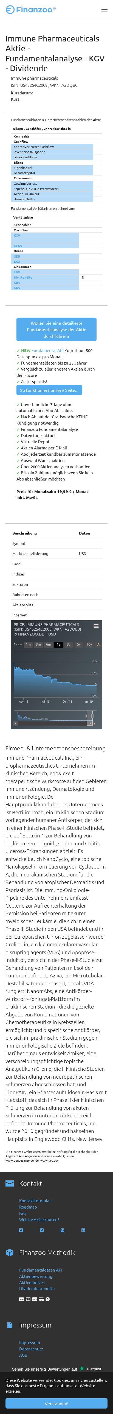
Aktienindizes (32, 1282)
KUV (17, 287)
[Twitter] (42, 1230)
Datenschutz (31, 1348)
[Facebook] (21, 1230)
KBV (17, 282)
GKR (17, 256)
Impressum (29, 1342)
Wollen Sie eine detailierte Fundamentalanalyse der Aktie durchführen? (56, 329)
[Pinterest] (63, 1230)
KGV (17, 272)
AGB (23, 1355)
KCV (17, 235)
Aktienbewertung (35, 1276)
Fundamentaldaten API (40, 1269)
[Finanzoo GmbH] (31, 9)
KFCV (18, 245)
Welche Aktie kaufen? (39, 1219)
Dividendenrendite (37, 1288)
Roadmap (28, 1206)
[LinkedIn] (83, 1230)
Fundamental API (48, 350)
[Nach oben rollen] (101, 1402)
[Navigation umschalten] (104, 9)
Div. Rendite (23, 277)
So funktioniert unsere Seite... (49, 390)
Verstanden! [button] (56, 1403)
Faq (22, 1213)
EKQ (17, 261)
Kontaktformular (35, 1200)
